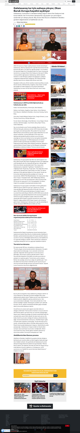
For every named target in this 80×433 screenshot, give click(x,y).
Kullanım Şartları (44, 416)
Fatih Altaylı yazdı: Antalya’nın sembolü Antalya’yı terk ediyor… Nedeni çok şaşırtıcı (58, 164)
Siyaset (7, 416)
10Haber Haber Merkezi (22, 22)
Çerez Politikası (14, 431)
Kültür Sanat (26, 415)
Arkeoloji (25, 416)
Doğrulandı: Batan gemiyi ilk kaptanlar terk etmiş (57, 83)
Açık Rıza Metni (44, 420)
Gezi (7, 425)
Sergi (24, 421)
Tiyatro (24, 420)
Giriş (74, 1)
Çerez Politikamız (44, 417)
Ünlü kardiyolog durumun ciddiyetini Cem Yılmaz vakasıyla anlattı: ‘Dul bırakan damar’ (58, 190)
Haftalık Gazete (62, 417)
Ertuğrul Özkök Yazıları (63, 416)
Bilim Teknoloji (9, 424)
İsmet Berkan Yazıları (63, 415)
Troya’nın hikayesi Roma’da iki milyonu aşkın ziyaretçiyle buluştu (57, 177)
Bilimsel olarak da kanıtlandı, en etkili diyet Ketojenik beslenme (58, 151)
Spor (15, 24)
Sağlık (7, 421)
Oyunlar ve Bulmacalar (42, 406)
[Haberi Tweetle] (15, 26)
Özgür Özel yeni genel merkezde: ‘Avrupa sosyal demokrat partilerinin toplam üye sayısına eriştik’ (58, 136)
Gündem (7, 415)
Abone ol (69, 1)
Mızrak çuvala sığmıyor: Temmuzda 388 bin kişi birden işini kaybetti (57, 95)
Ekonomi (8, 417)
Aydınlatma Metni (44, 415)
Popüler (7, 422)
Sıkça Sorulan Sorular (45, 422)
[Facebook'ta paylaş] (17, 26)
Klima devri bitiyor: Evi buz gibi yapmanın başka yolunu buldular (58, 203)
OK (67, 425)
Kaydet (55, 375)
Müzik (24, 417)
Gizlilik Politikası (44, 421)
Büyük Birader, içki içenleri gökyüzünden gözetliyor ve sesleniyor (57, 108)
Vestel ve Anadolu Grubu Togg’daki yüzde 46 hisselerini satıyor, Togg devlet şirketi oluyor (57, 122)
